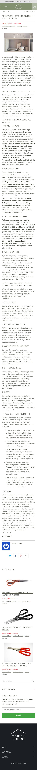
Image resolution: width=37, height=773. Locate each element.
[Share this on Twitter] (10, 556)
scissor (27, 601)
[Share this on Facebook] (15, 556)
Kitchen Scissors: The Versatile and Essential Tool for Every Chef (16, 664)
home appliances (22, 26)
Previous (26, 11)
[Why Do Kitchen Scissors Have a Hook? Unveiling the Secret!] (18, 581)
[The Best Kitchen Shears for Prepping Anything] (18, 616)
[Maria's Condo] (18, 6)
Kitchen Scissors (18, 601)
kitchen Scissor (6, 601)
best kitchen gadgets (8, 26)
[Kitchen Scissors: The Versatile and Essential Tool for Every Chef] (18, 652)
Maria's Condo (21, 763)
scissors (4, 603)
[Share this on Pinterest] (21, 556)
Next (32, 11)
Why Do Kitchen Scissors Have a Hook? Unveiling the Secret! (17, 593)
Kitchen (4, 28)
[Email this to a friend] (26, 556)
